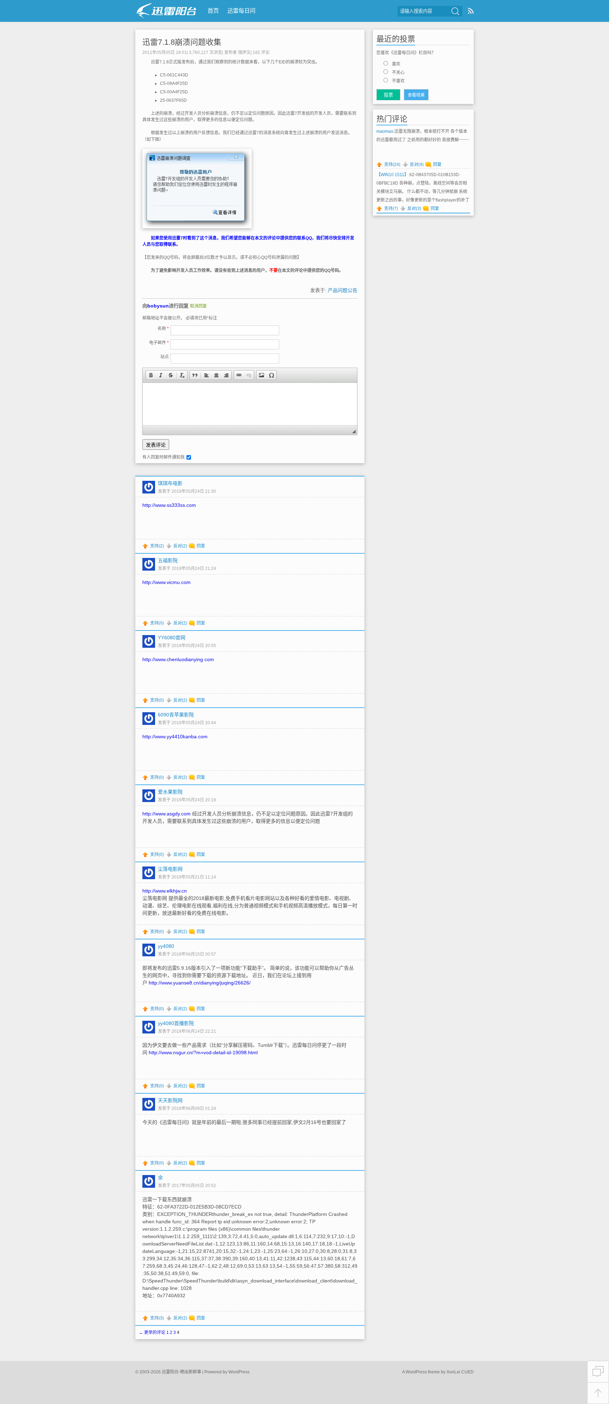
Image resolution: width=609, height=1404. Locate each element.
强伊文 (244, 52)
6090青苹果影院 (176, 714)
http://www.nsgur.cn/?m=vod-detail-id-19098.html (203, 1052)
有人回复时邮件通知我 (163, 457)
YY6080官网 (171, 637)
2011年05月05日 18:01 (164, 52)
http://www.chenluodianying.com (178, 659)
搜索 (455, 11)
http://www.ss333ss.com (169, 505)
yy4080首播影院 (176, 1023)
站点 (164, 356)
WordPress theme (423, 1371)
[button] (151, 375)
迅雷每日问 (241, 11)
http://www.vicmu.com (166, 582)
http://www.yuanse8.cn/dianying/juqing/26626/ (200, 983)
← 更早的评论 (152, 1332)
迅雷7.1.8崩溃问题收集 (181, 42)
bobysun (158, 306)
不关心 (398, 72)
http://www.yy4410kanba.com (175, 736)
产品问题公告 (342, 290)
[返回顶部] (598, 1393)
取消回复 (198, 306)
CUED (467, 1371)
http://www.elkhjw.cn (164, 891)
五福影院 (168, 560)
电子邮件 (159, 342)
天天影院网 (170, 1100)
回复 (201, 545)
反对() (180, 545)
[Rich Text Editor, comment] (250, 404)
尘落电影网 (170, 869)
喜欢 (396, 64)
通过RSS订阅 (471, 11)
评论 (261, 52)
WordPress (239, 1371)
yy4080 (166, 946)
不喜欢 (398, 81)
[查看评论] (598, 1372)
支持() (157, 545)
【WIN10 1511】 (392, 174)
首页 (213, 11)
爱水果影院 (170, 792)
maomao (384, 131)
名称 (163, 328)
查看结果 (416, 95)
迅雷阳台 (166, 10)
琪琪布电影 (170, 483)
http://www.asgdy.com (166, 813)
